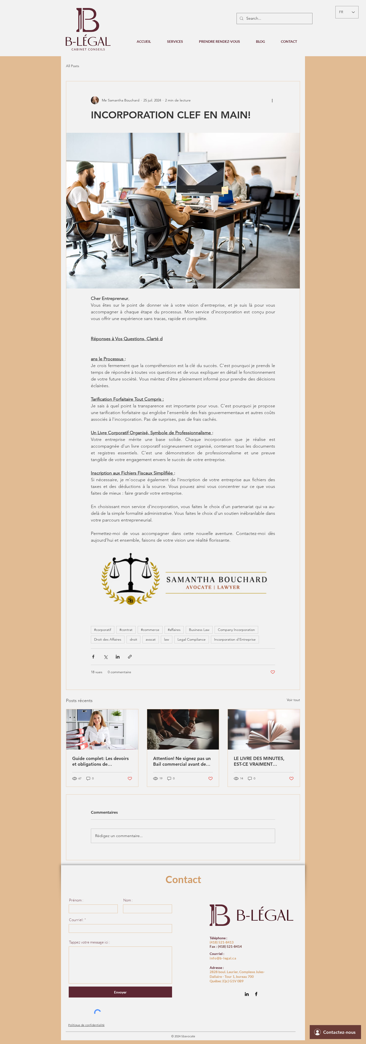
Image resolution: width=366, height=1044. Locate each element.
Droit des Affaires (107, 639)
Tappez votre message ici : (89, 942)
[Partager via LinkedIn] (117, 656)
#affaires (174, 629)
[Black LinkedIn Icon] (246, 994)
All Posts (72, 66)
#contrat (126, 629)
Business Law (199, 629)
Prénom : (76, 900)
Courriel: (76, 920)
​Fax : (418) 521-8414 (226, 946)
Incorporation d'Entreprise (235, 639)
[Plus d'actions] (272, 100)
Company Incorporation (236, 629)
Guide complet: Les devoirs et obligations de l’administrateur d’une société (100, 761)
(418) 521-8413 (222, 942)
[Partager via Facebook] (93, 656)
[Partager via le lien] (129, 656)
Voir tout (293, 700)
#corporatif (102, 629)
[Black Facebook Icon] (256, 994)
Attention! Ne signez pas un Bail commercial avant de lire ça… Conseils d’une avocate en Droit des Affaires (182, 761)
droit (133, 639)
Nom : (128, 900)
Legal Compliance (192, 639)
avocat (151, 639)
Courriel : (217, 953)
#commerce (150, 629)
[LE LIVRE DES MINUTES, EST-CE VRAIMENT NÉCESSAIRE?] (264, 729)
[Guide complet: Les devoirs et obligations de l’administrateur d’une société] (102, 729)
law (166, 639)
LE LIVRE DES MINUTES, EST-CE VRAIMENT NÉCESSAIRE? (259, 761)
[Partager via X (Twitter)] (105, 656)
